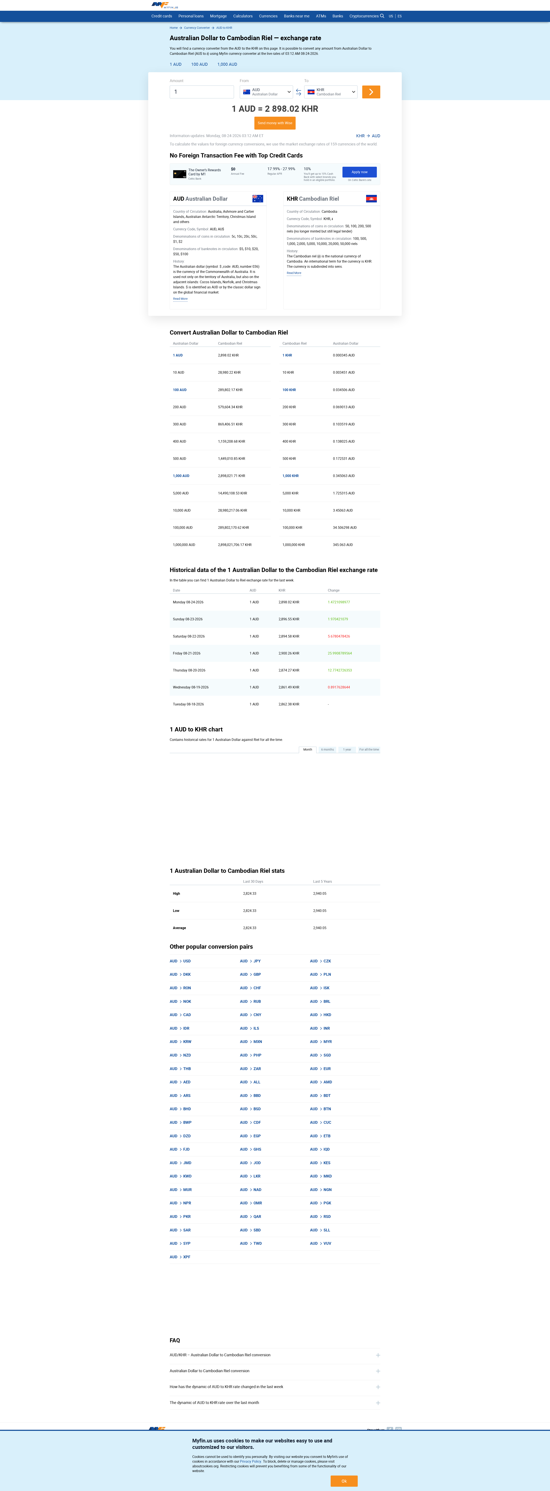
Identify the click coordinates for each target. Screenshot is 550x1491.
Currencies (268, 16)
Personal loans (191, 16)
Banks (338, 16)
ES (400, 16)
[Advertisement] (275, 1300)
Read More (180, 299)
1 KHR (287, 355)
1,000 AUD (227, 64)
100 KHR (289, 390)
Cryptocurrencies (364, 16)
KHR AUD (368, 135)
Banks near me (297, 16)
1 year (347, 749)
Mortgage (218, 16)
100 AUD (199, 64)
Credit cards (161, 16)
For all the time (369, 749)
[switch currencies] (371, 92)
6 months (327, 749)
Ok (344, 1481)
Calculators (243, 16)
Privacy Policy (250, 1461)
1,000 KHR (291, 476)
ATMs (321, 16)
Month (307, 749)
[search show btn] (382, 16)
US (391, 16)
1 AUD (176, 64)
